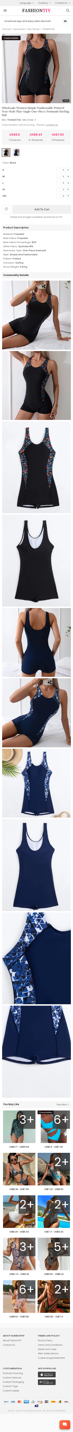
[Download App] (65, 21)
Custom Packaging (13, 1381)
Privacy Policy (45, 1340)
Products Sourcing (13, 1373)
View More (62, 1104)
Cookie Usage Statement (51, 1357)
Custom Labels (11, 1390)
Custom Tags (10, 1386)
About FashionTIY (12, 1340)
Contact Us (51, 125)
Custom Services (12, 1377)
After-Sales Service (48, 1353)
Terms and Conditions (50, 1344)
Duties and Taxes (47, 1349)
